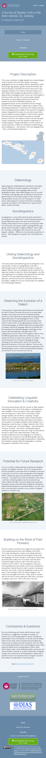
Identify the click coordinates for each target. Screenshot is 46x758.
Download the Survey (24, 55)
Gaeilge (41, 5)
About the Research (23, 40)
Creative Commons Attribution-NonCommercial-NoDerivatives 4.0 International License (28, 752)
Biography (23, 48)
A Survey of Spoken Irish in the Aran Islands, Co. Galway (21, 14)
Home (23, 32)
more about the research (24, 664)
